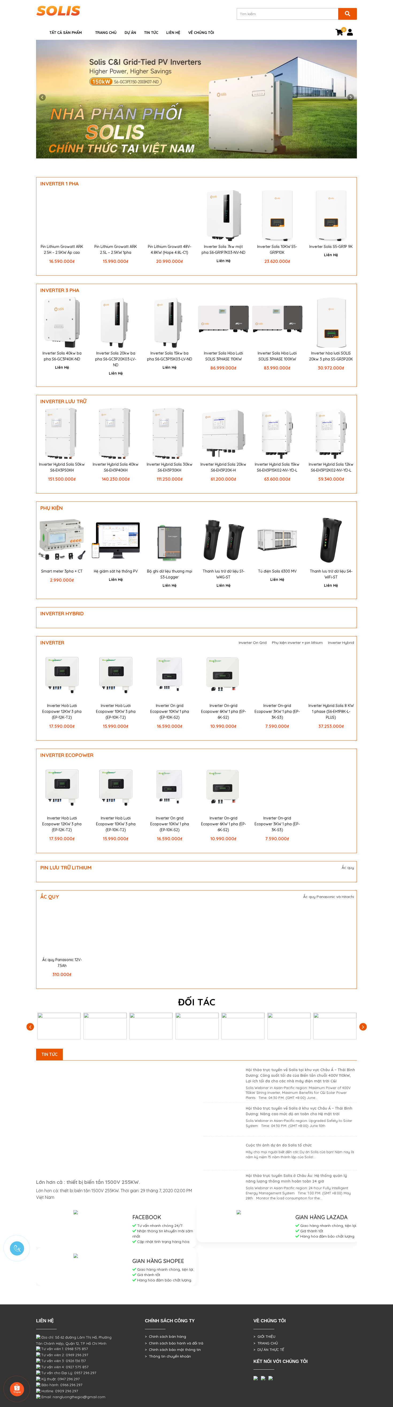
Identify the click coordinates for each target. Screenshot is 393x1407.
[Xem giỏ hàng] (339, 33)
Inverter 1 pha (59, 183)
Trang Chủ (106, 32)
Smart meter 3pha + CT (62, 571)
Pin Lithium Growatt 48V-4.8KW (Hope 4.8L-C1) (169, 249)
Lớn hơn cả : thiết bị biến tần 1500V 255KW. (88, 1182)
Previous (43, 98)
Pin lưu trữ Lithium (65, 867)
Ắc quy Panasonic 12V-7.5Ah (62, 962)
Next (350, 98)
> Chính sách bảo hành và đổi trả (174, 1343)
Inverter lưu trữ (63, 401)
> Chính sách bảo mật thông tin (173, 1349)
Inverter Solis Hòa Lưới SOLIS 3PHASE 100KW (277, 356)
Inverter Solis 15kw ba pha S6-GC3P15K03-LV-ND (169, 356)
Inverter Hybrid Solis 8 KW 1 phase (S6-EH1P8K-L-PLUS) (331, 711)
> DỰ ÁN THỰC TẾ (268, 1349)
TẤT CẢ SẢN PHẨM (65, 32)
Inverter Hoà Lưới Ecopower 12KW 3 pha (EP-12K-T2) (62, 711)
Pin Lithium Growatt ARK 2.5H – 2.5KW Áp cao (62, 249)
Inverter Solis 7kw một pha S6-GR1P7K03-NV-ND (223, 249)
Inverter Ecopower (66, 755)
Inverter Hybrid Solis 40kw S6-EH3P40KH (115, 467)
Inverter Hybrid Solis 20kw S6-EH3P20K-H (223, 467)
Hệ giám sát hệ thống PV (116, 571)
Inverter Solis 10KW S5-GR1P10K (277, 249)
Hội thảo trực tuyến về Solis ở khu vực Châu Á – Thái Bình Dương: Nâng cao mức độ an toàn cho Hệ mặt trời (299, 1111)
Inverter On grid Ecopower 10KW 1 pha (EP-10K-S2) (169, 711)
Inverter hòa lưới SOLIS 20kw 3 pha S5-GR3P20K (331, 356)
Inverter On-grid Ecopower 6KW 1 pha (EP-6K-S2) (223, 711)
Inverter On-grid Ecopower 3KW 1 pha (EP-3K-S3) (277, 711)
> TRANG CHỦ (265, 1343)
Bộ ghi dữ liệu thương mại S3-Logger (169, 574)
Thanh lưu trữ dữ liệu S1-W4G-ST (223, 574)
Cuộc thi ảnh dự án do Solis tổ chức (279, 1145)
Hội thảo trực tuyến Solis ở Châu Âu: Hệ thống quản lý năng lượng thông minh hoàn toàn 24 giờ (296, 1178)
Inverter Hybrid (62, 613)
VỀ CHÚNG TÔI (201, 32)
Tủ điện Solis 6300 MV (277, 571)
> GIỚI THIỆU (264, 1336)
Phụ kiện (51, 508)
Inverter (52, 642)
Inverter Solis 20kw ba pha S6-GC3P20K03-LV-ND (115, 359)
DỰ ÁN (130, 32)
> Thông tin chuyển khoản (168, 1356)
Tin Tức (151, 32)
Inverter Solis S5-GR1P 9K (331, 246)
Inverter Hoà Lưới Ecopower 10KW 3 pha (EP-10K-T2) (116, 711)
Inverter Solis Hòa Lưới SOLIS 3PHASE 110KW (223, 356)
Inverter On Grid (253, 642)
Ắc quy (348, 867)
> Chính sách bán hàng (165, 1336)
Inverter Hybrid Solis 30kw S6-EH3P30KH (169, 467)
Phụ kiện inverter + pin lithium (297, 642)
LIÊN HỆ (173, 32)
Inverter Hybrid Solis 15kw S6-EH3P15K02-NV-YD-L (277, 467)
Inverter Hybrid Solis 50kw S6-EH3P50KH (62, 467)
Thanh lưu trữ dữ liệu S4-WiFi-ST (331, 574)
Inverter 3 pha (59, 290)
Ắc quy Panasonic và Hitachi (328, 896)
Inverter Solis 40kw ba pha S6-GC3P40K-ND (62, 356)
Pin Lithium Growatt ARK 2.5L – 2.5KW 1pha (115, 249)
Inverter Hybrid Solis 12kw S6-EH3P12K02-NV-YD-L (331, 467)
